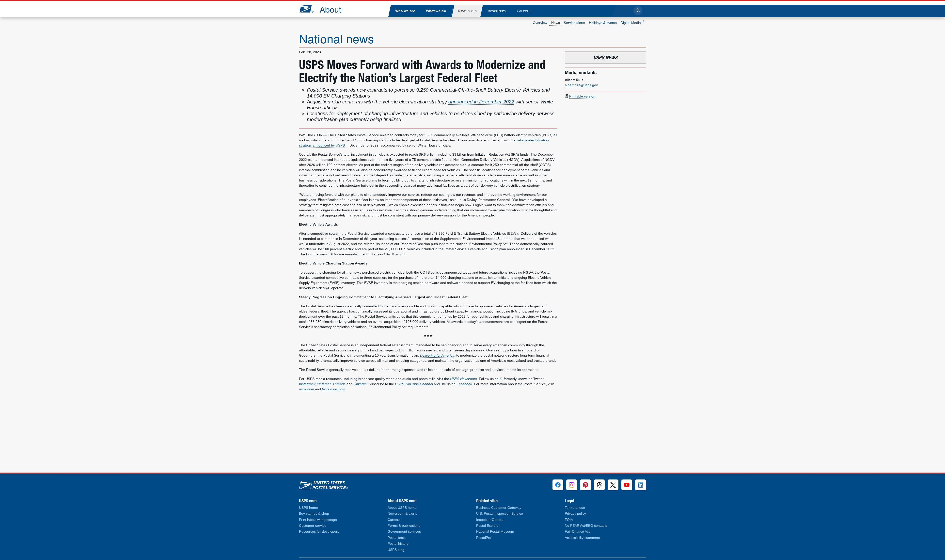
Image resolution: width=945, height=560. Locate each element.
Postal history (398, 543)
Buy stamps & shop (314, 513)
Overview (540, 23)
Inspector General (490, 520)
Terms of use (575, 508)
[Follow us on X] (613, 484)
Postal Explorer (488, 525)
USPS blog (396, 550)
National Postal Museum (495, 531)
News (555, 23)
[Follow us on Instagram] (571, 484)
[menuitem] (405, 11)
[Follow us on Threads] (599, 484)
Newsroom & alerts (402, 513)
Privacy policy (575, 513)
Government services (404, 531)
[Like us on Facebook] (557, 484)
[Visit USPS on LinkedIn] (640, 484)
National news (336, 38)
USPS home (308, 508)
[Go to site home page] (324, 9)
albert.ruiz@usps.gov (581, 85)
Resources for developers (319, 531)
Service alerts (574, 23)
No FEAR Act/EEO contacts (586, 525)
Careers (394, 520)
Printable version (582, 96)
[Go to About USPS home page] (323, 484)
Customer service (312, 525)
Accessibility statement (582, 538)
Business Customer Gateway (498, 508)
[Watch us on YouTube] (626, 484)
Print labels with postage (318, 520)
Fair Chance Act (577, 531)
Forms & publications (404, 525)
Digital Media (631, 23)
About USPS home (402, 508)
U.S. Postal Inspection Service (499, 513)
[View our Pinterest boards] (585, 484)
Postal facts (397, 538)
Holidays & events (603, 23)
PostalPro (483, 538)
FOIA (569, 520)
